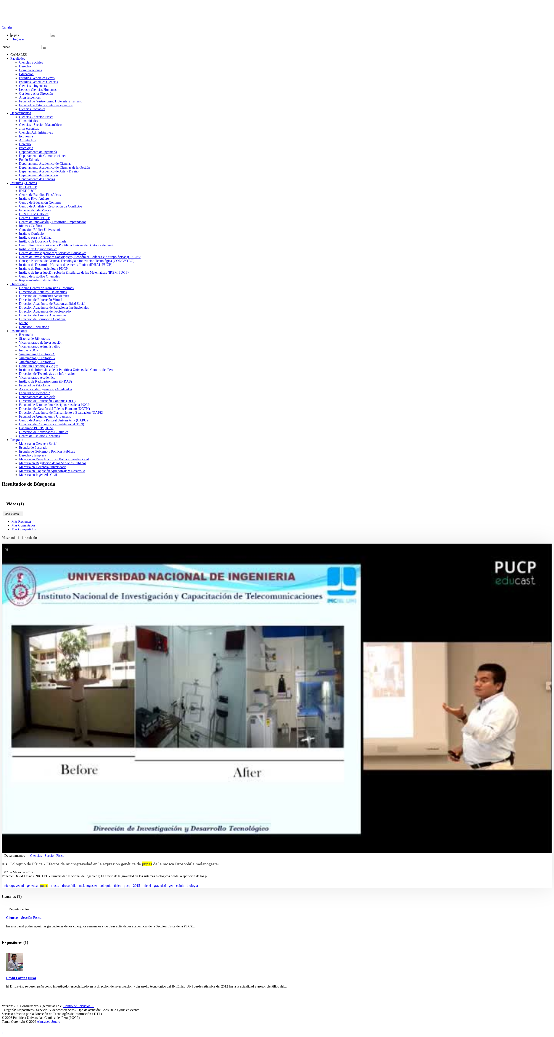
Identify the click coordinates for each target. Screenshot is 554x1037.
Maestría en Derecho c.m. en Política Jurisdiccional (54, 459)
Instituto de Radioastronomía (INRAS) (45, 381)
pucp (127, 885)
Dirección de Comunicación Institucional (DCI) (51, 424)
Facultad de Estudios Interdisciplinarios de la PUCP (54, 405)
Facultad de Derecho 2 (34, 393)
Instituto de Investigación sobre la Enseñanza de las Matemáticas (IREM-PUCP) (74, 272)
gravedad (159, 885)
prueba (23, 323)
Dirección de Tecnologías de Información (47, 373)
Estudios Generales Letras (37, 78)
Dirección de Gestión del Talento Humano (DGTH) (54, 408)
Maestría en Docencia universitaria (42, 467)
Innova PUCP (28, 350)
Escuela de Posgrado (33, 447)
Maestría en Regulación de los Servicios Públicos (52, 463)
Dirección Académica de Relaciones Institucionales (54, 307)
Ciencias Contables (32, 109)
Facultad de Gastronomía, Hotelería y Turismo (50, 101)
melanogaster (88, 885)
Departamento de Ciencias (37, 179)
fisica (117, 885)
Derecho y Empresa (32, 455)
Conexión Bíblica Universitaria (40, 229)
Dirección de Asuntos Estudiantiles (43, 292)
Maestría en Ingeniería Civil (38, 475)
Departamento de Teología (37, 397)
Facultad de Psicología (34, 385)
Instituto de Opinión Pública (38, 249)
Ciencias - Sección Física (36, 117)
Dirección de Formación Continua (42, 319)
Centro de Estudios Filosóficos (40, 194)
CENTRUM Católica (33, 214)
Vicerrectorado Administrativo (39, 346)
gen (171, 885)
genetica (32, 885)
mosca (55, 885)
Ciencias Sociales (31, 62)
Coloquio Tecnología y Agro (38, 366)
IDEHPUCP (27, 191)
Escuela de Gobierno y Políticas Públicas (47, 451)
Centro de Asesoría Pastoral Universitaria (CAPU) (53, 420)
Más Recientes (21, 521)
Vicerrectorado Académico (37, 377)
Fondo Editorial (29, 159)
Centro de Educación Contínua (40, 202)
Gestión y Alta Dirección (36, 93)
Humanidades (28, 121)
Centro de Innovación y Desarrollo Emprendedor (52, 222)
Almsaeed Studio (48, 1021)
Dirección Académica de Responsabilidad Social (52, 303)
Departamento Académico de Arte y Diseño (49, 171)
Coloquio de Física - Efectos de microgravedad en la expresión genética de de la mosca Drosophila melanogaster (114, 864)
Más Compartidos (23, 529)
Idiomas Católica (30, 226)
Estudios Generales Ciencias (38, 82)
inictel (147, 885)
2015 (136, 885)
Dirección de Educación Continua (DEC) (47, 401)
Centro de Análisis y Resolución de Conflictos (50, 206)
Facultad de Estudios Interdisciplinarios (45, 105)
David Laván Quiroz (21, 978)
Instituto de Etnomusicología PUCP (43, 268)
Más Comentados (23, 525)
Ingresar (17, 39)
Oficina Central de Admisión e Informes (46, 288)
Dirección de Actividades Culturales (43, 432)
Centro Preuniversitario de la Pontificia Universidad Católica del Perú (66, 245)
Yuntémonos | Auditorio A (37, 354)
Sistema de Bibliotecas (34, 338)
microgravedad (13, 885)
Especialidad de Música (35, 210)
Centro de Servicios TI (78, 1006)
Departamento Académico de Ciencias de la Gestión (54, 167)
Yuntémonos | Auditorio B (37, 358)
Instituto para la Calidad (35, 237)
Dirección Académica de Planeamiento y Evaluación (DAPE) (61, 412)
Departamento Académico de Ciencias (45, 163)
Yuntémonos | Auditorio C (37, 362)
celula (180, 885)
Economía (26, 136)
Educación (26, 74)
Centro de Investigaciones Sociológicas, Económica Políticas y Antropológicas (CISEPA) (80, 257)
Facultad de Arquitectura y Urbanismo (45, 416)
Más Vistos (13, 513)
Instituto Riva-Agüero (34, 198)
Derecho (25, 66)
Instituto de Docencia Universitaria (42, 241)
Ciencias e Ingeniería (33, 86)
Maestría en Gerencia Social (38, 443)
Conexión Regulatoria (34, 327)
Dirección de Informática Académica (44, 296)
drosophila (69, 885)
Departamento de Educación (38, 175)
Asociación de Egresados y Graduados (45, 389)
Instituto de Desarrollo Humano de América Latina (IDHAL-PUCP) (65, 264)
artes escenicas (29, 128)
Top (4, 1033)
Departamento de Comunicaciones (42, 156)
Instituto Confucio (31, 233)
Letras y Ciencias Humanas (37, 89)
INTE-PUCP (28, 187)
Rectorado (26, 335)
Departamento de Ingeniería (38, 152)
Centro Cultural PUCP (34, 218)
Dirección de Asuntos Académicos (42, 315)
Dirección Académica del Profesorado (45, 311)
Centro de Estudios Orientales (39, 276)
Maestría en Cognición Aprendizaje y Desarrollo (52, 471)
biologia (192, 885)
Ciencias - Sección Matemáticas (40, 124)
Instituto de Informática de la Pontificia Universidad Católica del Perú (66, 370)
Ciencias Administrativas (36, 132)
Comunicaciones (30, 70)
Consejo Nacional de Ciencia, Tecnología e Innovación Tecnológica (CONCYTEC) (76, 261)
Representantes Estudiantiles (38, 280)
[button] (7, 27)
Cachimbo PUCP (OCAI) (36, 428)
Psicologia (26, 148)
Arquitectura (27, 140)
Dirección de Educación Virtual (40, 300)
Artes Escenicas (30, 97)
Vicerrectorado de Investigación (40, 342)
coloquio (105, 885)
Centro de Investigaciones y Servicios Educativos (52, 253)
